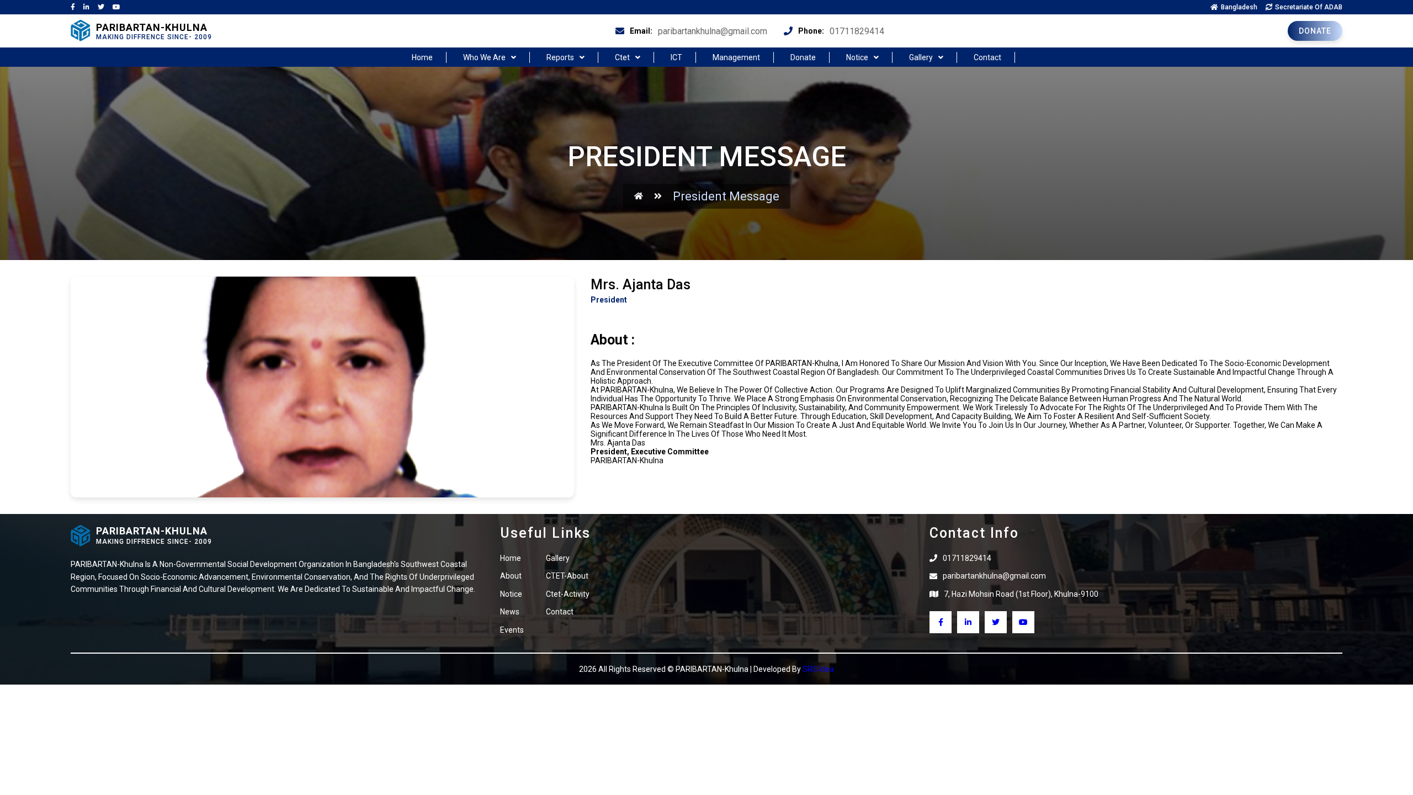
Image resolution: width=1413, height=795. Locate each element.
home (422, 57)
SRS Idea (818, 669)
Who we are (484, 57)
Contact (987, 57)
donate (1315, 30)
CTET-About (567, 575)
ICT (676, 57)
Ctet (622, 57)
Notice (857, 57)
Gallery (921, 57)
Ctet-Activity (567, 594)
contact (559, 611)
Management (736, 57)
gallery (558, 558)
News (509, 611)
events (512, 630)
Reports (560, 57)
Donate (803, 57)
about (511, 575)
